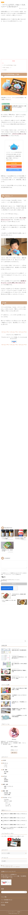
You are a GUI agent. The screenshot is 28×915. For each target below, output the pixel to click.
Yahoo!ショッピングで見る (14, 169)
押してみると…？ (7, 67)
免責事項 (18, 911)
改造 (5, 788)
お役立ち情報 (7, 794)
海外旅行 (6, 781)
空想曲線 (3, 905)
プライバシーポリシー (11, 911)
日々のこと (5, 763)
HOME (4, 760)
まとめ (4, 69)
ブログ (3, 2)
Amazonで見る (14, 163)
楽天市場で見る (14, 166)
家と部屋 (6, 771)
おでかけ (5, 776)
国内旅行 (6, 779)
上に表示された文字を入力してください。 (11, 579)
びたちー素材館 (4, 902)
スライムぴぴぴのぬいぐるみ (9, 65)
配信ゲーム (8, 802)
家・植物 (5, 769)
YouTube (6, 799)
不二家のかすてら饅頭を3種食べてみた (11, 813)
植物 (5, 773)
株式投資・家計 (7, 792)
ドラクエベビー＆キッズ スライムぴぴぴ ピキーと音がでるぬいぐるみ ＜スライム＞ (13, 156)
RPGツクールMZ (8, 801)
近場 (5, 778)
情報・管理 (5, 791)
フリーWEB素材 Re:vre (6, 899)
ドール (5, 766)
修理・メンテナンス (8, 786)
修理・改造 (5, 784)
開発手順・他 (8, 805)
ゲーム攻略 (8, 804)
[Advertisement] (14, 43)
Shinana (23, 813)
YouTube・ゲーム (7, 797)
